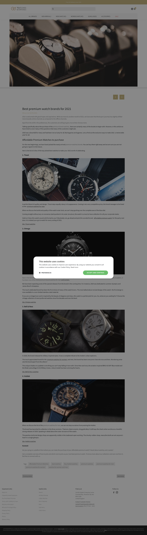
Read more (74, 267)
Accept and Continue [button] (95, 273)
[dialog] (74, 268)
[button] (45, 273)
